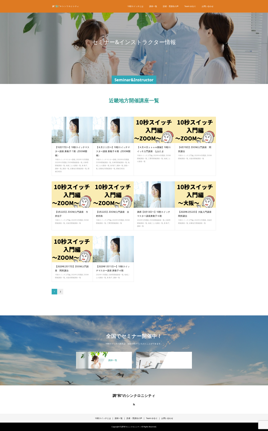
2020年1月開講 (102, 274)
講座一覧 (153, 6)
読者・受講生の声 (171, 6)
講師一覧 (58, 168)
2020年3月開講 (77, 220)
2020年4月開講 (159, 155)
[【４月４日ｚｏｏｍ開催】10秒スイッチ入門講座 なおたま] (154, 130)
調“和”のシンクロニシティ (134, 395)
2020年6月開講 (61, 162)
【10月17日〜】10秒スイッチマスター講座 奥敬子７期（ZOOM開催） (72, 151)
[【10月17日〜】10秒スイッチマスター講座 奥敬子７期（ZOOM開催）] (72, 130)
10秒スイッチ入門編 (144, 155)
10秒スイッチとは (135, 6)
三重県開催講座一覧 (155, 158)
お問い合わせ (207, 6)
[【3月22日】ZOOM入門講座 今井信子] (72, 194)
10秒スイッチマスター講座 (65, 159)
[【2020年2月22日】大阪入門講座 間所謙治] (195, 194)
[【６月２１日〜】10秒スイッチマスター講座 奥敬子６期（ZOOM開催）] (113, 130)
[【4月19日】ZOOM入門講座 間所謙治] (195, 130)
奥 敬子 (84, 165)
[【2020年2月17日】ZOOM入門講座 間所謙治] (72, 249)
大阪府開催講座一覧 (196, 158)
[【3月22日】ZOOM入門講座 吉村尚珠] (113, 194)
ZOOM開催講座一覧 (74, 162)
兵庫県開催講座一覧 (119, 162)
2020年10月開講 (82, 159)
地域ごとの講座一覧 (73, 165)
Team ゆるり (190, 6)
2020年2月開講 (200, 220)
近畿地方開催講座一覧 (78, 168)
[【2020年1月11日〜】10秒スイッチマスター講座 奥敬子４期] (113, 249)
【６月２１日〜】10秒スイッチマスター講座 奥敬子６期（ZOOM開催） (113, 151)
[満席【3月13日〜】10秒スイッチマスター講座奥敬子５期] (154, 194)
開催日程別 (120, 168)
